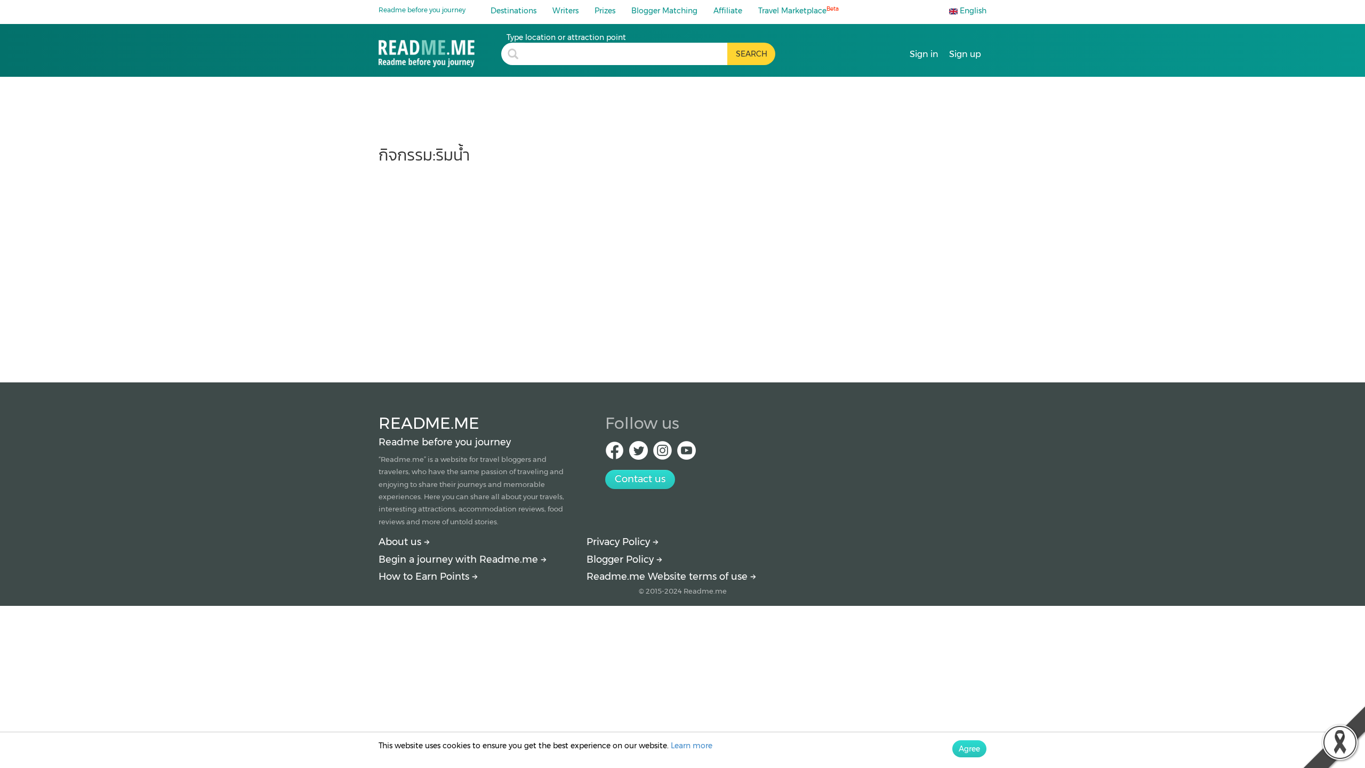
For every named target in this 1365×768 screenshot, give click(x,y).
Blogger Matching (664, 10)
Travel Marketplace (798, 10)
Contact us (640, 479)
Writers (565, 10)
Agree (969, 749)
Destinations (513, 10)
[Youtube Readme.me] (686, 453)
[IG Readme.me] (662, 453)
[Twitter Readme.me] (638, 453)
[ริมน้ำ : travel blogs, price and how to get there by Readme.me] (440, 50)
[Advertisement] (682, 267)
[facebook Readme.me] (614, 453)
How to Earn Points (425, 576)
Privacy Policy (620, 542)
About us (401, 542)
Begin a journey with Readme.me (460, 559)
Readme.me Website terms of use (668, 576)
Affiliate (727, 10)
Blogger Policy (621, 559)
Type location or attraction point (566, 37)
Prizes (605, 10)
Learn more (691, 745)
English (972, 10)
